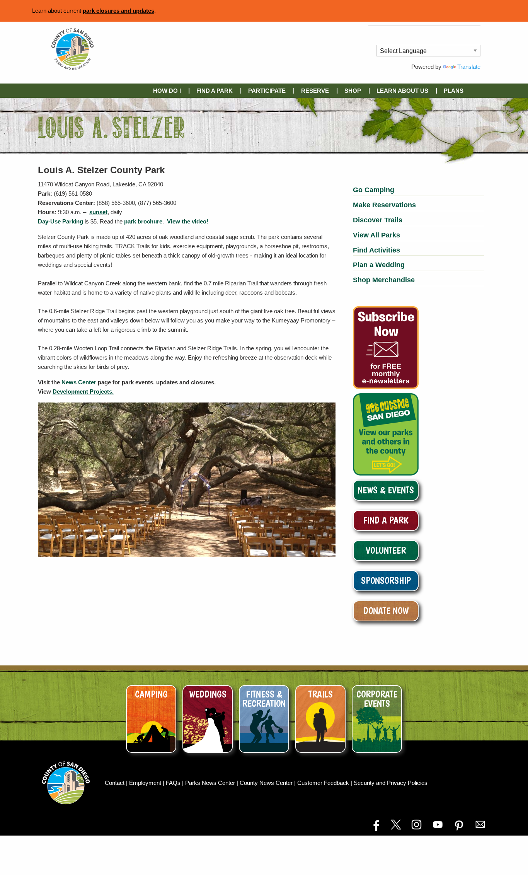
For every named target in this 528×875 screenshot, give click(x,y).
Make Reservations (384, 205)
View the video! (187, 221)
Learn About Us (402, 90)
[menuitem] (168, 91)
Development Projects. (83, 391)
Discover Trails (377, 220)
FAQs (174, 782)
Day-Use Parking (60, 221)
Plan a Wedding (379, 265)
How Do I (167, 90)
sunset (98, 212)
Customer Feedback (324, 782)
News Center (78, 382)
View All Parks (376, 235)
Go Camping (373, 190)
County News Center (267, 782)
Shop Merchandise (384, 280)
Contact (115, 782)
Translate (468, 66)
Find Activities (376, 250)
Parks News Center (211, 782)
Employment (146, 782)
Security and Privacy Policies (391, 782)
